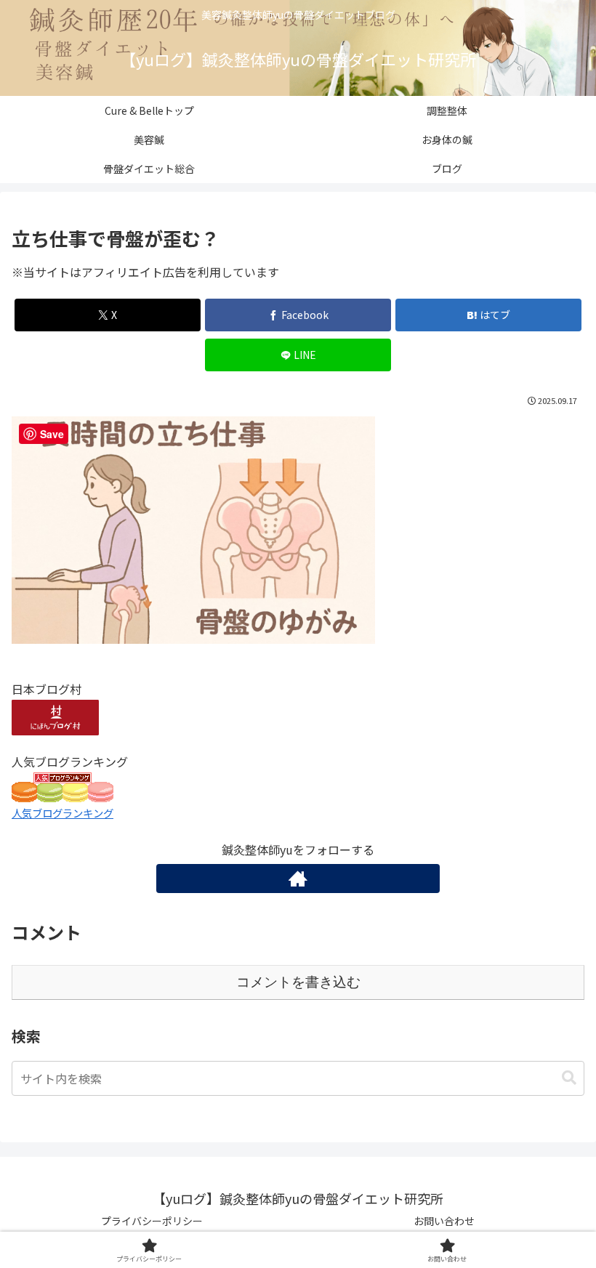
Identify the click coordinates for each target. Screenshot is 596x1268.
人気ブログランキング (62, 812)
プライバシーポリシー (152, 1221)
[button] (569, 1078)
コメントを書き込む (298, 982)
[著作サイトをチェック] (298, 878)
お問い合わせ (444, 1221)
